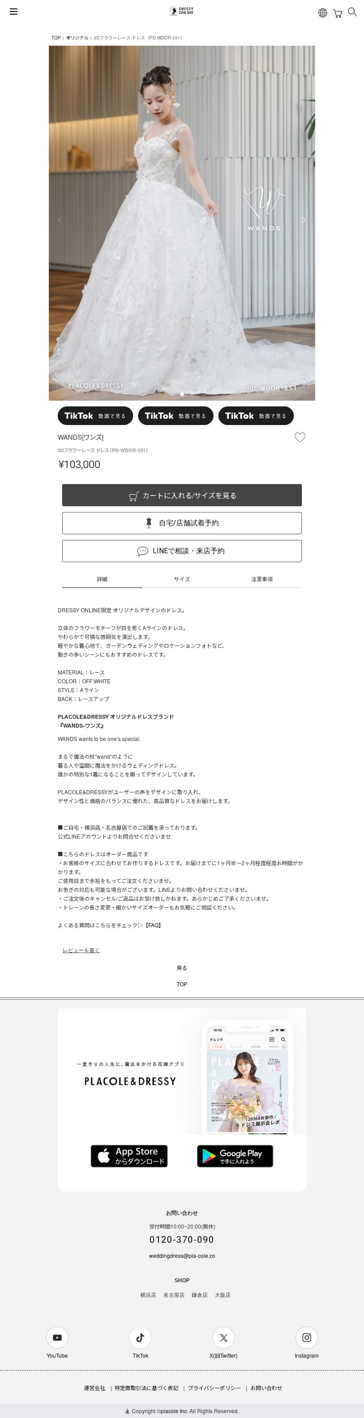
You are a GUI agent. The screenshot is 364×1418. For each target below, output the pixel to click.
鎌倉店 (200, 1295)
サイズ (182, 579)
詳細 (102, 579)
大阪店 (223, 1295)
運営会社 (94, 1387)
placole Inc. (174, 1410)
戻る (182, 967)
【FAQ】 (153, 925)
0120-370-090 (182, 1239)
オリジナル (77, 38)
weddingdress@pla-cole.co (182, 1255)
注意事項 (262, 579)
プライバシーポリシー (214, 1387)
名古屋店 (174, 1295)
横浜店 (148, 1295)
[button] (182, 394)
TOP (56, 38)
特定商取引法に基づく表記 (146, 1387)
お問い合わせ (266, 1387)
